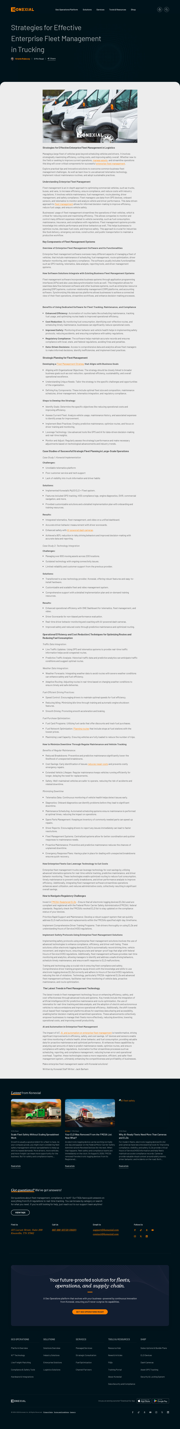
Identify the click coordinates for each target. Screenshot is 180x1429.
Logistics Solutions (51, 1369)
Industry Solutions (51, 1355)
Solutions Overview (51, 1348)
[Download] (144, 1400)
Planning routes (81, 728)
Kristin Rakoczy (22, 58)
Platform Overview (19, 1348)
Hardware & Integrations (22, 1376)
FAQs (110, 1362)
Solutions (87, 9)
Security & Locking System (153, 1376)
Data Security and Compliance (121, 1384)
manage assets (100, 160)
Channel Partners (84, 1369)
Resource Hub (114, 1348)
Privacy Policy (48, 1412)
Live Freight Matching (21, 1362)
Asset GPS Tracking (149, 1369)
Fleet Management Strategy (70, 363)
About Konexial (115, 1376)
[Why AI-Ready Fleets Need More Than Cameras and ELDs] (144, 1113)
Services (100, 9)
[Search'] (166, 9)
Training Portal (115, 1369)
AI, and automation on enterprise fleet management (86, 1032)
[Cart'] (159, 9)
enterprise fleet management (110, 163)
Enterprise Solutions (52, 1362)
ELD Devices (146, 1355)
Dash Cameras (147, 1362)
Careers (73, 1412)
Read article (16, 1166)
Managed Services (84, 1348)
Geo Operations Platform (66, 9)
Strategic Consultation (86, 1355)
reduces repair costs (98, 764)
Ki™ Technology (18, 1355)
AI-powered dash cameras (80, 530)
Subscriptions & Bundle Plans (154, 1348)
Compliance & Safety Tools (23, 1369)
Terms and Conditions (61, 1412)
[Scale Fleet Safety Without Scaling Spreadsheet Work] (36, 1113)
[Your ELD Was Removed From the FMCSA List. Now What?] (90, 1113)
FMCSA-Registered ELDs (63, 902)
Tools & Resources (117, 9)
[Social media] (133, 1412)
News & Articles (115, 1355)
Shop (133, 9)
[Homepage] (22, 9)
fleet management (64, 204)
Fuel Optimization (84, 1362)
